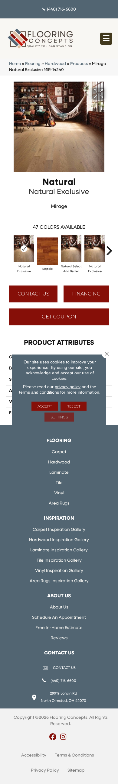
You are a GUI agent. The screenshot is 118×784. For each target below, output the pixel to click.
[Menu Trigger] (106, 39)
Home (15, 64)
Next (108, 248)
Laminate (59, 472)
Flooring (33, 64)
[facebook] (52, 737)
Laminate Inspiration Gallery (59, 550)
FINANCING (86, 294)
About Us (59, 607)
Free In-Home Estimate (59, 628)
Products (79, 64)
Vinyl (59, 493)
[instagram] (63, 737)
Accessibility (33, 755)
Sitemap (75, 770)
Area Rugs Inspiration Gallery (59, 581)
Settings (59, 417)
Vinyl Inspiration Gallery (59, 571)
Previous (9, 248)
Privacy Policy (45, 770)
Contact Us (33, 294)
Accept (45, 406)
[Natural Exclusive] (24, 249)
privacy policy (67, 386)
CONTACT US (64, 668)
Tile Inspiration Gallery (59, 560)
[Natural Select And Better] (71, 249)
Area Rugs (59, 503)
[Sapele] (47, 251)
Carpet (59, 452)
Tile (59, 483)
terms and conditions (39, 391)
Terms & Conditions (74, 755)
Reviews (59, 638)
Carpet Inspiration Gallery (59, 530)
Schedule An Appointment (59, 617)
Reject (73, 406)
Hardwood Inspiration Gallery (59, 540)
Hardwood (55, 64)
